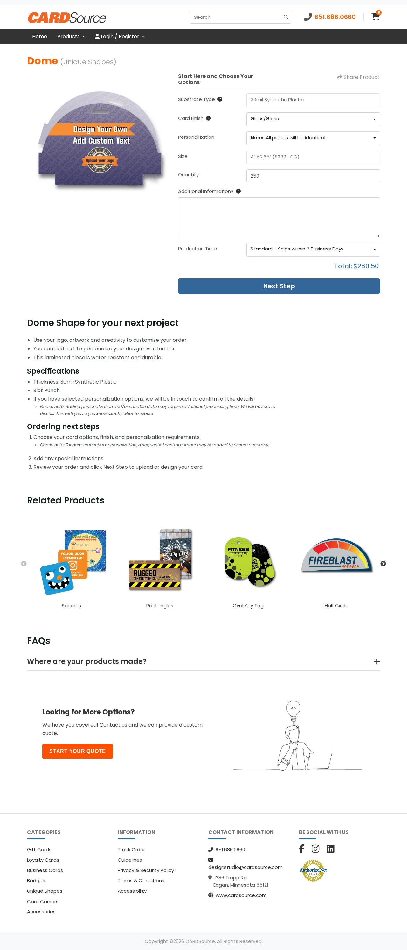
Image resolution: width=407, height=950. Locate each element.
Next (383, 564)
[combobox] (313, 119)
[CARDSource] (67, 17)
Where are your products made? (87, 661)
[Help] (218, 99)
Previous (24, 564)
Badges (36, 880)
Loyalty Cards (43, 859)
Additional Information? (205, 191)
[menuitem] (39, 37)
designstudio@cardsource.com (245, 867)
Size (183, 156)
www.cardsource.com (241, 895)
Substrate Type (196, 99)
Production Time (197, 248)
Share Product (362, 77)
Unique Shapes (44, 891)
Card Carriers (43, 901)
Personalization (196, 137)
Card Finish (191, 118)
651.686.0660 (230, 849)
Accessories (41, 911)
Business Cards (45, 870)
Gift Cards (39, 849)
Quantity (188, 174)
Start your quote (77, 751)
